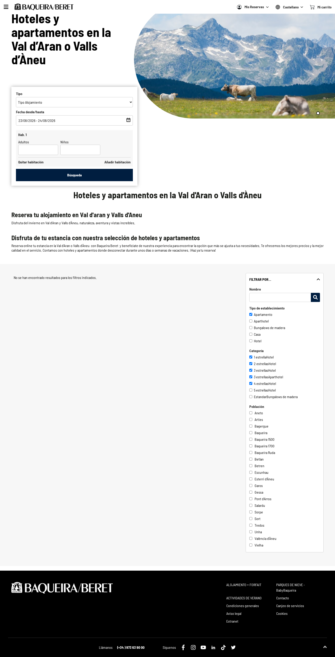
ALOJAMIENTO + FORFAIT (243, 584)
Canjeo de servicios (290, 605)
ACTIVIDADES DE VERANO (244, 598)
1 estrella (260, 357)
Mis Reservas (254, 7)
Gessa (259, 492)
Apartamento (263, 314)
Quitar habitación (31, 162)
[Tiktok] (223, 647)
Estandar (260, 396)
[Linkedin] (213, 647)
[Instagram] (193, 647)
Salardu (260, 505)
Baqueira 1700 (264, 446)
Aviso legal (233, 613)
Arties (259, 419)
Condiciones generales (242, 605)
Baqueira (261, 432)
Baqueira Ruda (265, 452)
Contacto (282, 598)
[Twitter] (233, 647)
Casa (257, 334)
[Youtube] (203, 647)
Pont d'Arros (263, 499)
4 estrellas (261, 383)
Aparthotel (261, 321)
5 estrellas (261, 390)
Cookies (282, 613)
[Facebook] (183, 647)
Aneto (259, 413)
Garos (259, 485)
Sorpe (259, 512)
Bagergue (261, 426)
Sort (257, 518)
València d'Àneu (265, 538)
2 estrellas (261, 363)
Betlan (259, 459)
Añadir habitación (117, 162)
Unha (258, 532)
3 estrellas (261, 370)
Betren (259, 466)
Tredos (259, 525)
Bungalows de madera (269, 327)
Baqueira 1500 (264, 439)
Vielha (259, 545)
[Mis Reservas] (239, 7)
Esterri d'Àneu (264, 479)
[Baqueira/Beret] (44, 6)
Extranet (232, 621)
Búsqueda (74, 175)
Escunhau (261, 472)
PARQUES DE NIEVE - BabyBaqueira (290, 587)
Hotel (257, 341)
